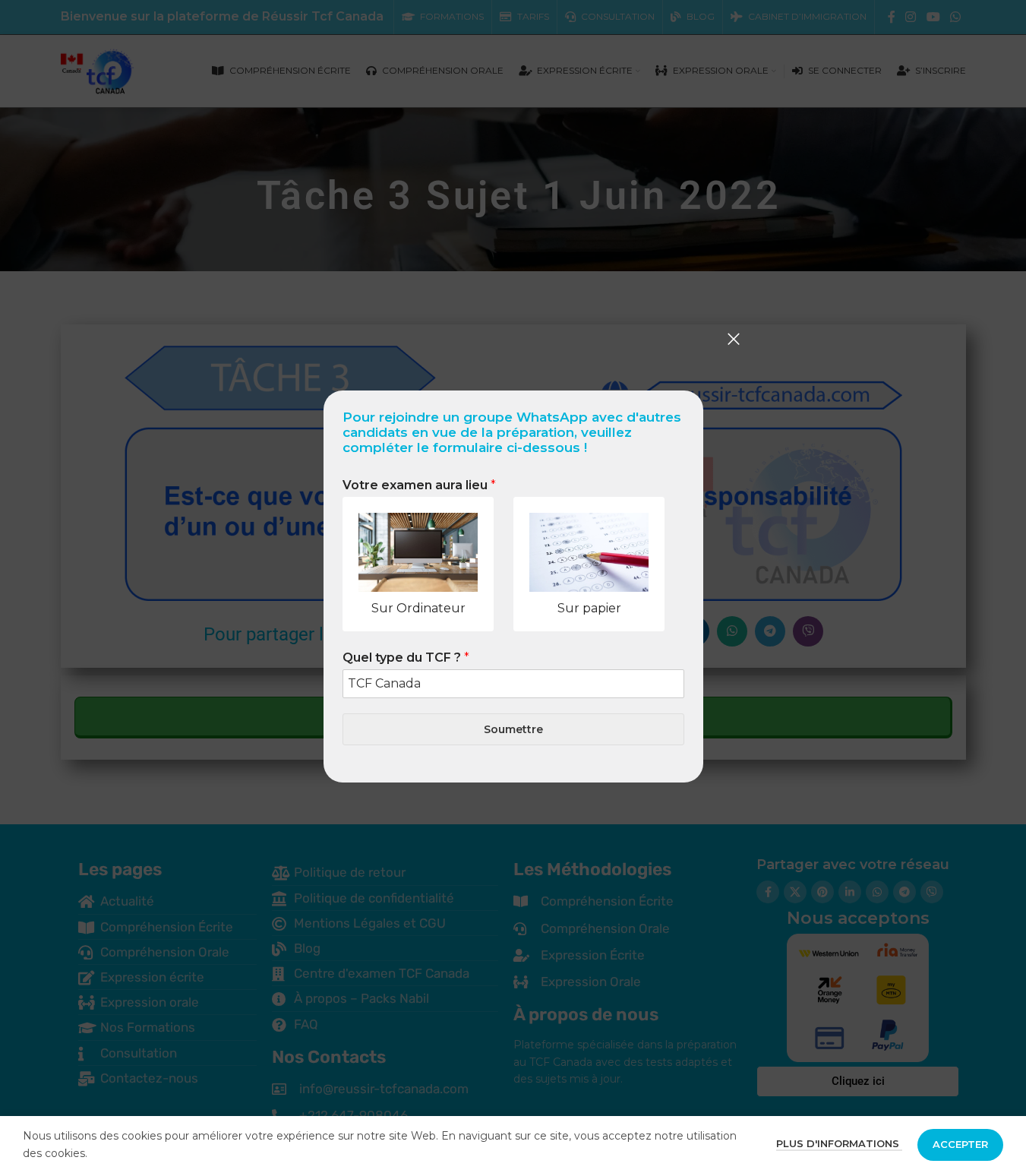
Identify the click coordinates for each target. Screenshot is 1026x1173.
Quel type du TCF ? (406, 657)
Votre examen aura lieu (419, 485)
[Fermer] (734, 339)
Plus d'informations (839, 1143)
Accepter (960, 1144)
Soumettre (513, 729)
